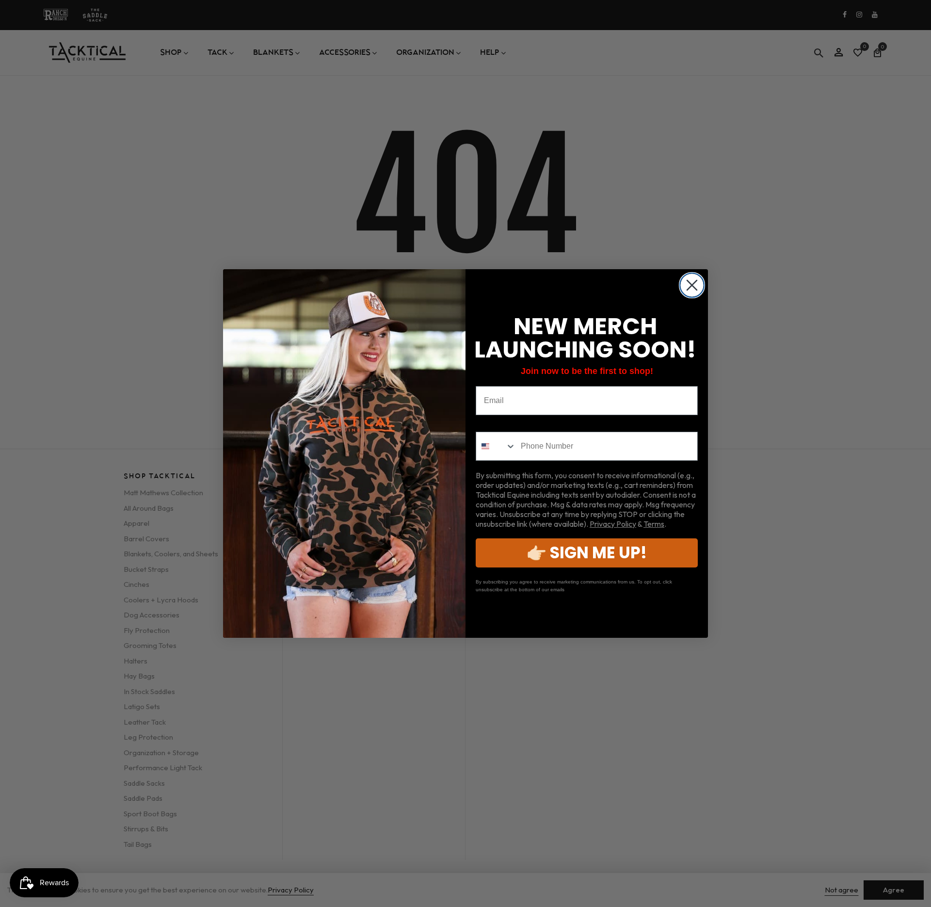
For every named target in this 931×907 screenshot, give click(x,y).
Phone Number (503, 424)
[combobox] (496, 446)
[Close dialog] (692, 285)
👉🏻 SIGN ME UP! (587, 552)
